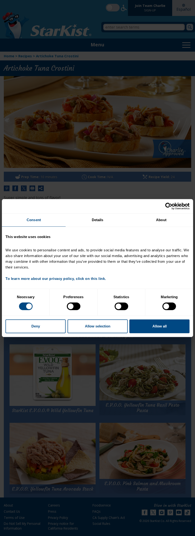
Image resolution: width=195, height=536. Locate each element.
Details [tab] (97, 220)
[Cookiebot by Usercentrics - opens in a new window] (169, 206)
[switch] (73, 306)
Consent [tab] (34, 220)
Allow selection (97, 326)
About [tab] (161, 220)
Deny (35, 326)
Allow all (159, 326)
